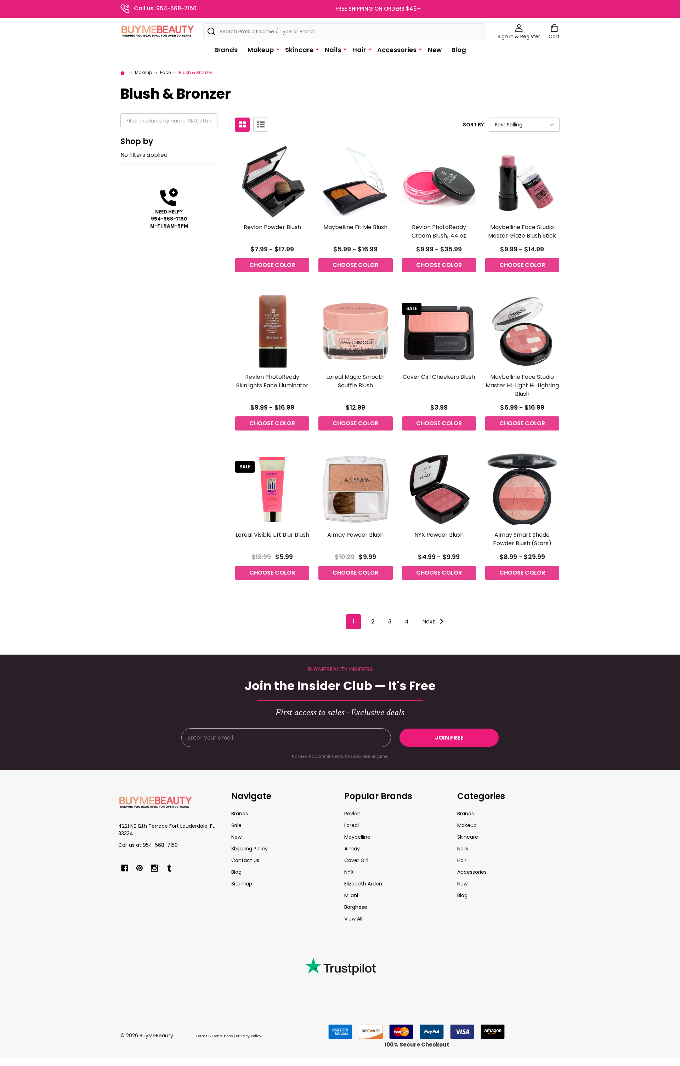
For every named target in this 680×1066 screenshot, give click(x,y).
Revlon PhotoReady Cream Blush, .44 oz (439, 231)
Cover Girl (356, 860)
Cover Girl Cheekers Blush (439, 377)
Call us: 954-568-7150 (165, 8)
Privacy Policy (248, 1036)
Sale (236, 825)
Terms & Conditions (214, 1036)
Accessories (396, 49)
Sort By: (474, 124)
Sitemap (241, 883)
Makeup (261, 49)
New (435, 49)
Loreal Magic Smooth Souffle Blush (355, 381)
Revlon (352, 813)
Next (429, 621)
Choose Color (272, 265)
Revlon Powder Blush (272, 227)
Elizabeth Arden (363, 883)
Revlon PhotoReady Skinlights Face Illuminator (272, 381)
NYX (349, 872)
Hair (359, 49)
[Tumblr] (169, 868)
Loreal (351, 825)
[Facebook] (124, 868)
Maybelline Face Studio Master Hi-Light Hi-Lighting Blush (522, 385)
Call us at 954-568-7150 (148, 845)
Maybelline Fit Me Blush (355, 227)
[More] (277, 49)
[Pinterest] (139, 868)
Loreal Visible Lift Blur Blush (272, 535)
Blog (459, 49)
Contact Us (245, 860)
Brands (226, 49)
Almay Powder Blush (355, 535)
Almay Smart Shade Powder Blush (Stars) (522, 539)
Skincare (299, 49)
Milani (351, 895)
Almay (352, 848)
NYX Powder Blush (439, 535)
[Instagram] (154, 868)
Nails (333, 49)
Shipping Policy (249, 848)
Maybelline (357, 836)
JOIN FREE (449, 738)
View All (353, 918)
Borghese (355, 907)
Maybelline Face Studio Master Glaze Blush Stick (522, 231)
